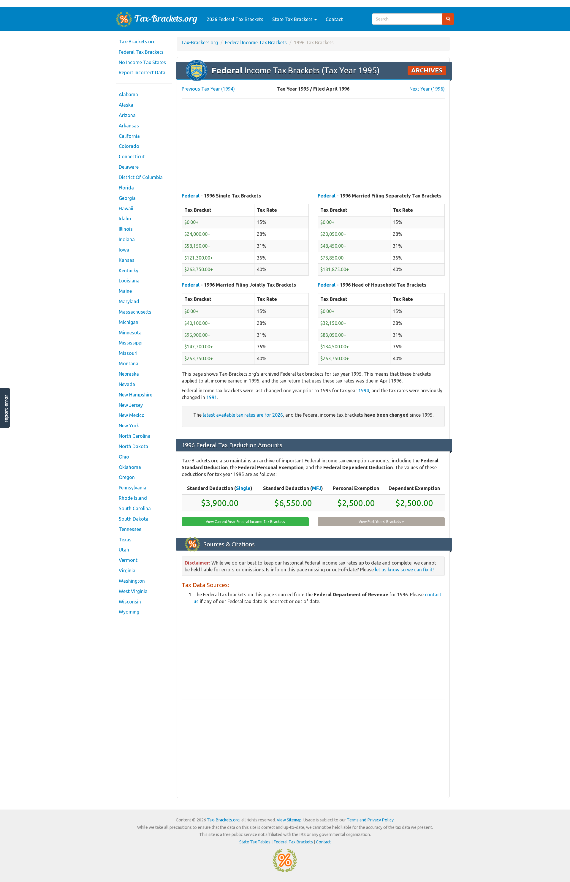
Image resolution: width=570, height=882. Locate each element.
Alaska (126, 105)
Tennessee (130, 529)
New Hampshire (135, 394)
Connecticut (132, 156)
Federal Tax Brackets (141, 52)
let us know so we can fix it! (404, 569)
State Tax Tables (254, 842)
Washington (132, 581)
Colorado (129, 146)
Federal (191, 195)
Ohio (124, 456)
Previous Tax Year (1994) (208, 88)
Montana (128, 363)
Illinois (126, 229)
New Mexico (132, 415)
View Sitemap (289, 820)
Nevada (127, 384)
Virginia (127, 570)
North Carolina (135, 436)
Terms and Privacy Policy (370, 820)
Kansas (126, 260)
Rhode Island (133, 498)
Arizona (127, 115)
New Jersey (131, 405)
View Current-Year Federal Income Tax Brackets (245, 522)
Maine (125, 291)
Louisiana (129, 280)
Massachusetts (135, 311)
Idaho (125, 218)
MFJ (316, 488)
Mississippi (130, 342)
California (129, 136)
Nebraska (129, 374)
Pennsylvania (132, 487)
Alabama (128, 94)
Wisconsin (130, 601)
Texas (125, 539)
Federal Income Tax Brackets (256, 42)
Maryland (129, 301)
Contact (334, 19)
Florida (126, 187)
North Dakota (133, 446)
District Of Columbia (141, 177)
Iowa (124, 249)
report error (6, 409)
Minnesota (130, 332)
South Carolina (135, 508)
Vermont (128, 560)
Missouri (128, 353)
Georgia (127, 198)
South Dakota (133, 518)
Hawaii (126, 208)
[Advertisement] (313, 146)
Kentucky (128, 270)
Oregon (127, 477)
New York (129, 425)
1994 (363, 390)
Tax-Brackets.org (137, 41)
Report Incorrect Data (142, 72)
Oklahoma (130, 467)
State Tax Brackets (293, 19)
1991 (211, 397)
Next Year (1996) (427, 88)
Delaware (129, 167)
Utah (124, 549)
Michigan (128, 322)
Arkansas (129, 125)
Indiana (127, 239)
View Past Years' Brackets (380, 522)
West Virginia (133, 591)
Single (243, 488)
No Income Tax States (142, 62)
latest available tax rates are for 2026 (243, 415)
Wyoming (129, 611)
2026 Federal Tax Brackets (235, 19)
